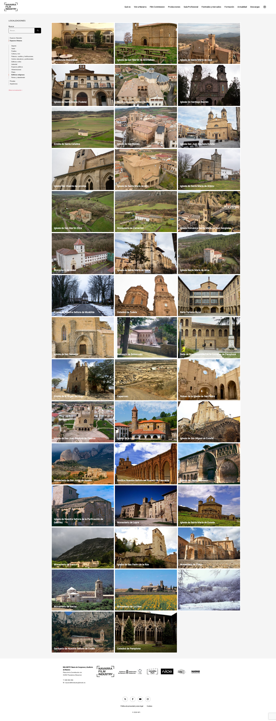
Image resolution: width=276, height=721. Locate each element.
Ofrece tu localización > (15, 90)
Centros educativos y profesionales (22, 59)
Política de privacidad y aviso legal (132, 706)
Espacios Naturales (16, 38)
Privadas (12, 81)
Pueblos (13, 51)
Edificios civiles (16, 62)
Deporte (13, 46)
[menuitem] (264, 7)
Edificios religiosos (17, 75)
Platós (13, 72)
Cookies (149, 706)
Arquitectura (13, 84)
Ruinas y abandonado (18, 77)
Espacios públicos (17, 67)
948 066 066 (69, 680)
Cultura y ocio (15, 54)
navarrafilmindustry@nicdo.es (75, 682)
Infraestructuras (16, 69)
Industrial (14, 64)
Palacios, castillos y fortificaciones (22, 56)
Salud (13, 48)
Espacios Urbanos (16, 41)
